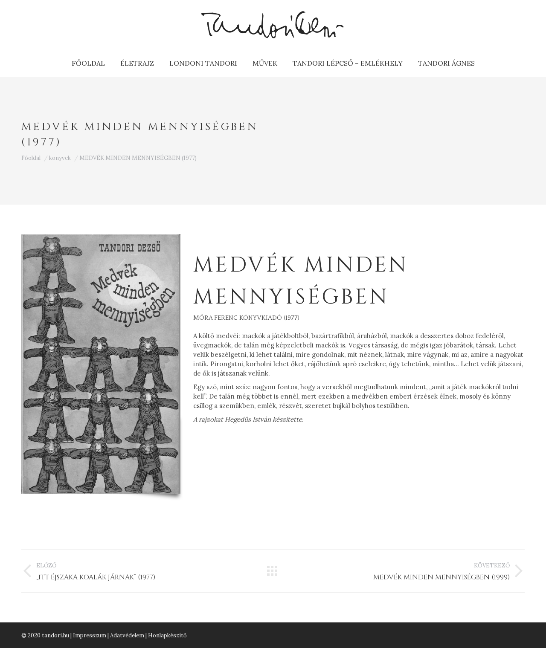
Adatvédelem (127, 635)
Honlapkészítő (167, 635)
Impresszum (89, 635)
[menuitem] (88, 63)
